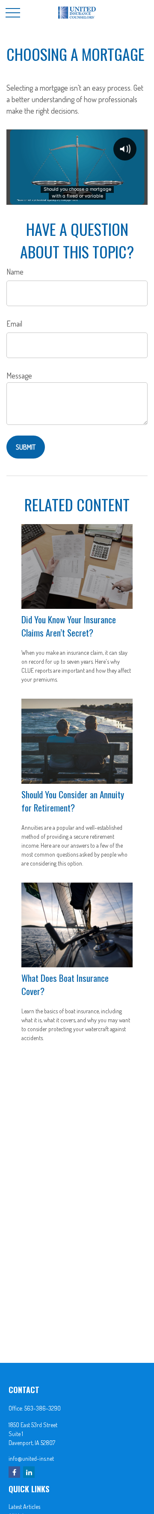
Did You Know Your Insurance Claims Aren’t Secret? (68, 626)
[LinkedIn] (29, 1472)
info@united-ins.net (31, 1458)
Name (15, 271)
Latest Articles (24, 1506)
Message (19, 375)
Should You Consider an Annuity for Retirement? (72, 801)
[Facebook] (14, 1472)
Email (14, 323)
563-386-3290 (42, 1408)
